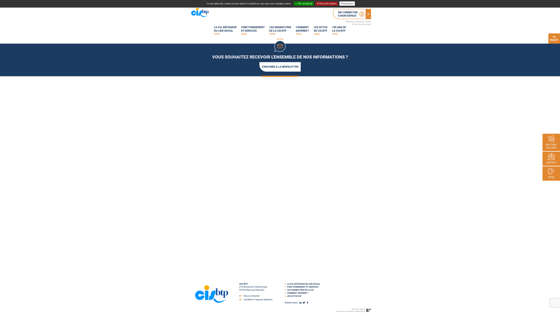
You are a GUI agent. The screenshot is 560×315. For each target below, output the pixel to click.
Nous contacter (251, 295)
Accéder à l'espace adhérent (258, 299)
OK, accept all (304, 3)
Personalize (347, 3)
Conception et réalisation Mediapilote (350, 311)
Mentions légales (358, 309)
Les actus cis (294, 296)
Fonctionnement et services (302, 287)
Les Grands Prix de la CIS (300, 290)
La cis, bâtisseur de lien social (303, 284)
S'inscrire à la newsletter (280, 66)
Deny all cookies (327, 3)
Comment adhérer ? (297, 293)
